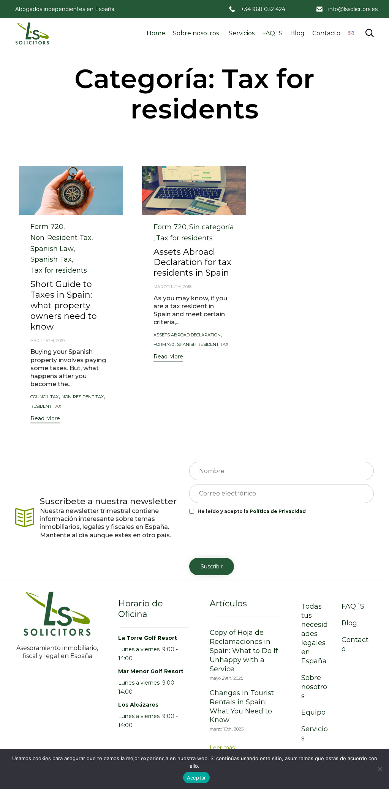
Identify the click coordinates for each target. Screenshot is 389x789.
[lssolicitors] (32, 33)
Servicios (242, 33)
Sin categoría (211, 227)
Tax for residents (58, 270)
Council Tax (44, 396)
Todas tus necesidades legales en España (314, 633)
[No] (379, 769)
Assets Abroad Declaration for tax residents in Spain (192, 262)
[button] (45, 419)
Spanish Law (52, 249)
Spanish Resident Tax (202, 344)
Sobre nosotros (196, 33)
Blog (297, 33)
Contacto (326, 33)
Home (156, 33)
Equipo (313, 712)
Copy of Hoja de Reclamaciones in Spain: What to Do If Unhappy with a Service (244, 650)
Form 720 (46, 226)
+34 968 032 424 (263, 9)
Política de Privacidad (278, 511)
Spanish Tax (51, 259)
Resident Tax (45, 406)
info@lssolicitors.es (353, 9)
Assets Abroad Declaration (187, 335)
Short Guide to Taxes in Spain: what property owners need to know (63, 305)
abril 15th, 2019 (47, 340)
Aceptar (196, 778)
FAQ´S (272, 33)
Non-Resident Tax (61, 238)
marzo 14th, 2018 (172, 286)
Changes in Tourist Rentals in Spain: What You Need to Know (242, 706)
